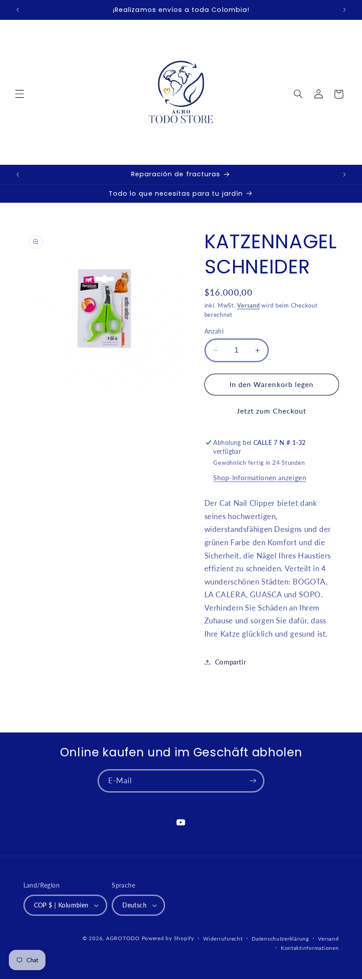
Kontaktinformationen (310, 948)
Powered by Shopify (168, 938)
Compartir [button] (230, 662)
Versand (248, 305)
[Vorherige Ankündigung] (17, 9)
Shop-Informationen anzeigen (259, 478)
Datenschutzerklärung (280, 938)
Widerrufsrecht (222, 938)
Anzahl (214, 331)
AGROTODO (123, 938)
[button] (19, 94)
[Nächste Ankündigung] (344, 9)
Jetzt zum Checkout (271, 410)
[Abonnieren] (253, 781)
